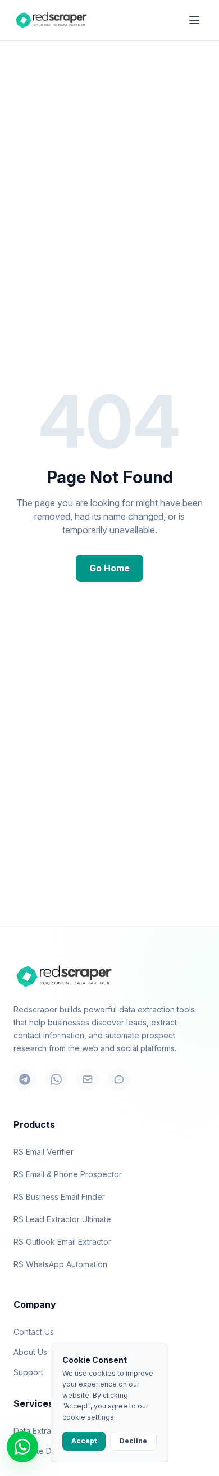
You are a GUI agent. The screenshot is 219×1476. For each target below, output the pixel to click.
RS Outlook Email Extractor (62, 1241)
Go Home (109, 568)
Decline (133, 1441)
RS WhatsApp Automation (60, 1264)
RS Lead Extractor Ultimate (62, 1219)
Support (28, 1372)
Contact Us (33, 1331)
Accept (84, 1441)
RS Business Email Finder (59, 1197)
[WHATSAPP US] (22, 1446)
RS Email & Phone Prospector (67, 1174)
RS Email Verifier (43, 1151)
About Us (30, 1352)
